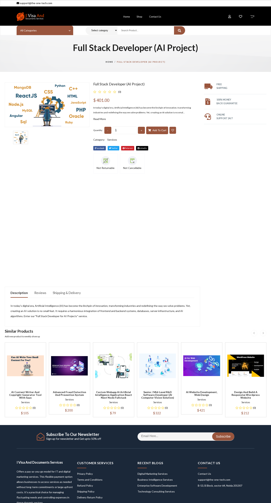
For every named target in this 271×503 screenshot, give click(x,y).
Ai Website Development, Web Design (201, 393)
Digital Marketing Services (153, 473)
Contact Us (155, 16)
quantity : (98, 130)
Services (112, 139)
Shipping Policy (85, 491)
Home (126, 16)
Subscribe (223, 436)
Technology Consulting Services (156, 491)
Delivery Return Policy (90, 497)
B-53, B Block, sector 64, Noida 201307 (220, 485)
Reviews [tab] (40, 293)
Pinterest (128, 148)
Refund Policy (85, 485)
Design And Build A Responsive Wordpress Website (246, 394)
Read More (99, 118)
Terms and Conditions (90, 479)
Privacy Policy (85, 473)
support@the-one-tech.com (36, 3)
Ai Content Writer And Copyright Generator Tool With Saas (25, 394)
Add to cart (158, 130)
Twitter (114, 148)
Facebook (100, 148)
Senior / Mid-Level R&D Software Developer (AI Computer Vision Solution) (157, 394)
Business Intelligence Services (155, 479)
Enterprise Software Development (157, 485)
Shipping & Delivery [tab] (67, 293)
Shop (139, 16)
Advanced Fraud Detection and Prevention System (69, 393)
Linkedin (143, 148)
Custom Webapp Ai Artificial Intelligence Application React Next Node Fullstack (113, 394)
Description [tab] (19, 293)
